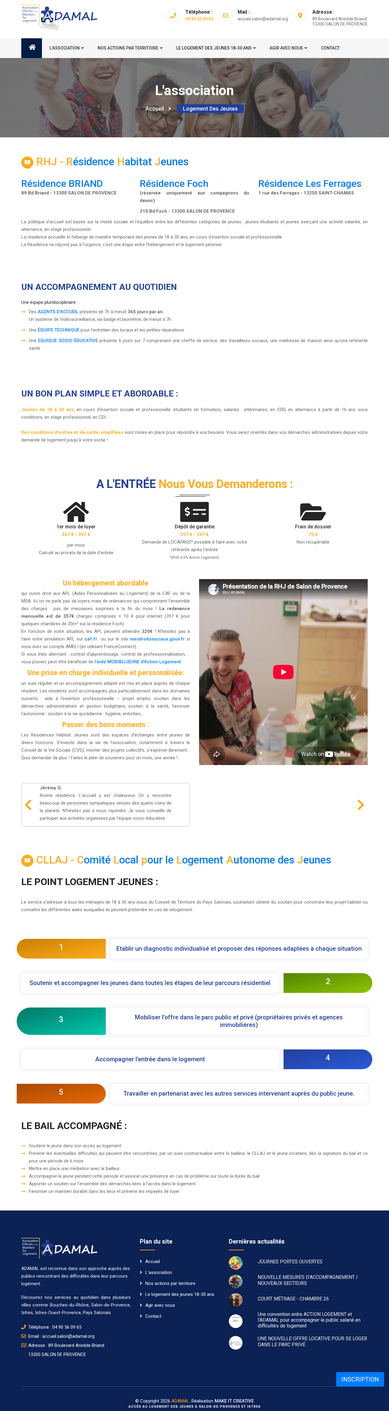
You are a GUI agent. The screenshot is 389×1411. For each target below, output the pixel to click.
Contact (330, 48)
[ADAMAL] (59, 17)
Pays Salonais (97, 1312)
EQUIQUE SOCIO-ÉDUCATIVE (68, 340)
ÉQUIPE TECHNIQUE (58, 330)
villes (26, 1305)
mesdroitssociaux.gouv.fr (157, 639)
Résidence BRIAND (62, 183)
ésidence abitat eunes (112, 162)
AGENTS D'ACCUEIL (58, 311)
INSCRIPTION (360, 1379)
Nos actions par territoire (128, 48)
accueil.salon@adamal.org (68, 1336)
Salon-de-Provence (110, 1305)
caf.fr (90, 639)
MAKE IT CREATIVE (234, 1401)
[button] (28, 804)
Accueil (155, 108)
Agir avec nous (286, 48)
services (63, 1297)
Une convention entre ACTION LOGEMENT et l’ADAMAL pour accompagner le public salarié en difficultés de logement (309, 1320)
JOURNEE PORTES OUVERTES (290, 1262)
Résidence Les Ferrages (309, 183)
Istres (27, 1312)
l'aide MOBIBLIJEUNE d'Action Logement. (138, 661)
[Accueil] (31, 48)
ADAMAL (180, 1401)
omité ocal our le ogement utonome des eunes (183, 860)
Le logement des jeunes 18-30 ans (214, 48)
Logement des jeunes (210, 108)
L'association (65, 48)
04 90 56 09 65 (199, 18)
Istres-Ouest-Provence (58, 1312)
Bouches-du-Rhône (69, 1305)
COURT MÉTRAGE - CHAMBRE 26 (293, 1299)
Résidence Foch (174, 183)
